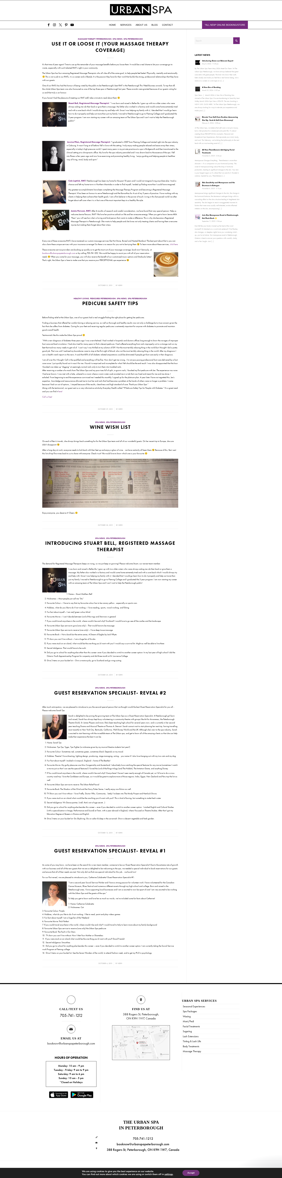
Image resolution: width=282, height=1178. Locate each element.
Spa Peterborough (133, 39)
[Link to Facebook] (48, 24)
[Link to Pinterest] (66, 24)
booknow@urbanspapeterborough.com (58, 253)
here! (60, 391)
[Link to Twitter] (60, 24)
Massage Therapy (192, 1051)
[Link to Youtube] (72, 24)
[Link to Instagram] (54, 24)
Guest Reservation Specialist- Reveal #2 (110, 693)
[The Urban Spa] (141, 10)
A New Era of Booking (211, 87)
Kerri (120, 285)
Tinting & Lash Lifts (192, 1041)
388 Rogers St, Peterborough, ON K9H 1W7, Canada (143, 1150)
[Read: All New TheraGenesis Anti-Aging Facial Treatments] (198, 151)
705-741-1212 (71, 1015)
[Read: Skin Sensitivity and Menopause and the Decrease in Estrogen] (198, 184)
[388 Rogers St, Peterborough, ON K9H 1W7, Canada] (96, 1148)
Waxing (187, 1016)
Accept (191, 1172)
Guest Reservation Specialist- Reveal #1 (110, 851)
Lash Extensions (191, 1036)
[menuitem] (112, 25)
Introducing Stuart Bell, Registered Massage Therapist (110, 546)
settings (168, 1174)
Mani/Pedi (188, 1021)
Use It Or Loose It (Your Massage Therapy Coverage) (110, 47)
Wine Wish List (110, 427)
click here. (174, 244)
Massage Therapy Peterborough (94, 39)
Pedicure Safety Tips (110, 303)
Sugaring (187, 1031)
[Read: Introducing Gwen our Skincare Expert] (198, 62)
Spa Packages (190, 1011)
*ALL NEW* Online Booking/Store (225, 25)
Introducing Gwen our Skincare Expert (217, 61)
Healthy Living (81, 298)
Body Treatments (191, 1046)
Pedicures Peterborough (103, 298)
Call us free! (47, 396)
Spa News (117, 39)
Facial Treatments (191, 1026)
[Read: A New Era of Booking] (198, 89)
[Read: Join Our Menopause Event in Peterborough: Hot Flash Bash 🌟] (198, 217)
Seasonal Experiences (194, 1006)
